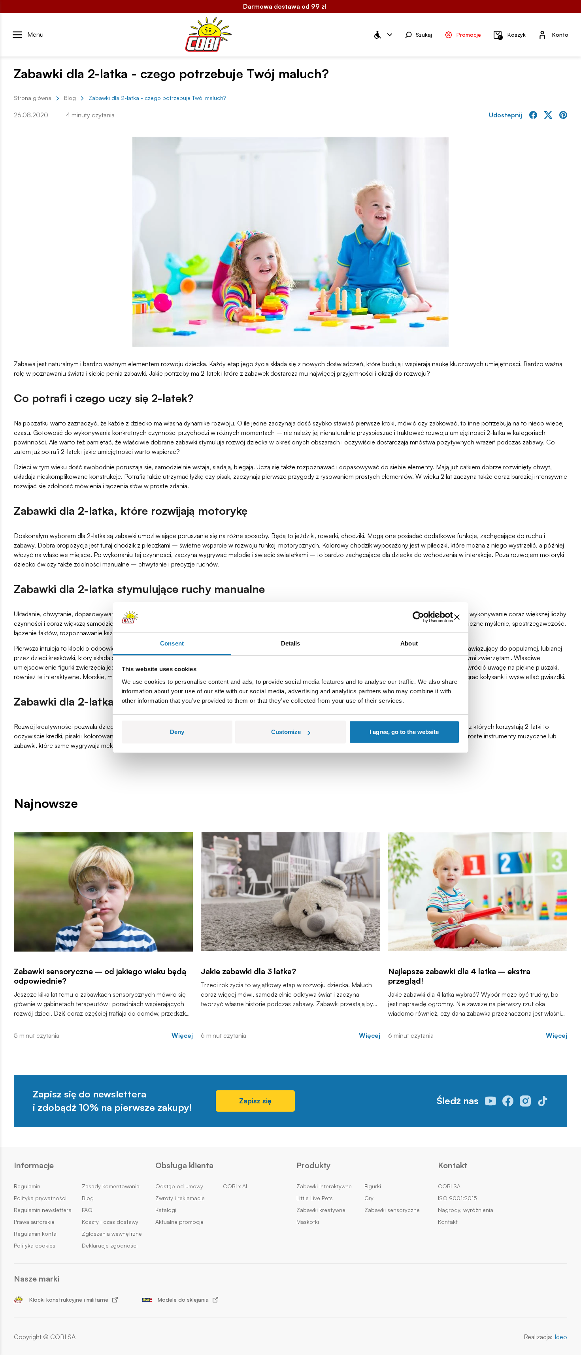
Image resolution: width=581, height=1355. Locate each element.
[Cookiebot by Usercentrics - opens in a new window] (418, 617)
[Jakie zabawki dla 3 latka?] (290, 891)
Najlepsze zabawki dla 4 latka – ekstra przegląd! (459, 976)
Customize (286, 731)
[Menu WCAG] (382, 35)
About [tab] (409, 643)
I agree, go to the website (404, 731)
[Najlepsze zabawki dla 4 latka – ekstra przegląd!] (477, 891)
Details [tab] (290, 643)
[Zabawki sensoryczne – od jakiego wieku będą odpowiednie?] (103, 891)
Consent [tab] (172, 643)
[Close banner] (457, 617)
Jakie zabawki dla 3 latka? (248, 971)
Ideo (561, 1337)
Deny (177, 731)
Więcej (182, 1035)
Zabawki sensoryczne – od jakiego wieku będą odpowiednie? (100, 976)
